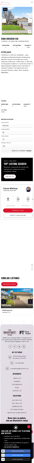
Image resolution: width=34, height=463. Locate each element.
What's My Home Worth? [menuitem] (17, 413)
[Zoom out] (32, 267)
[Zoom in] (32, 265)
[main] (17, 160)
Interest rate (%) (6, 142)
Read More (4, 72)
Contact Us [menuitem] (17, 391)
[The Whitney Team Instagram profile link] (15, 346)
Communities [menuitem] (17, 406)
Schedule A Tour (18, 210)
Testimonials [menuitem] (17, 384)
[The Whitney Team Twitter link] (24, 346)
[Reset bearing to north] (32, 269)
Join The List (9, 176)
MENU (31, 4)
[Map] (17, 247)
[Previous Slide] (4, 21)
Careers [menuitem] (17, 381)
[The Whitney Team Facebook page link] (10, 346)
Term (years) (4, 136)
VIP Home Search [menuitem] (17, 409)
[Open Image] (17, 21)
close (28, 426)
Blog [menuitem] (17, 387)
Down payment (5, 129)
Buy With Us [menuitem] (17, 400)
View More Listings (9, 284)
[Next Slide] (30, 21)
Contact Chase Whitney (18, 215)
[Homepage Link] (10, 3)
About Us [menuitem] (17, 378)
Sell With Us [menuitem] (17, 403)
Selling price (5, 122)
